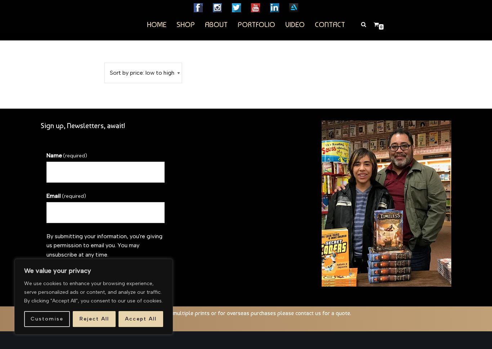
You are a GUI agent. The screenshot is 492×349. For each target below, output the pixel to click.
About (216, 24)
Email (66, 195)
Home (156, 24)
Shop (185, 24)
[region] (93, 297)
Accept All (141, 319)
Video (295, 24)
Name (66, 155)
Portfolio (256, 24)
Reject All (94, 319)
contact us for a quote (322, 313)
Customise (47, 319)
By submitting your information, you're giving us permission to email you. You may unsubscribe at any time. (104, 245)
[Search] (363, 24)
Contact (330, 24)
